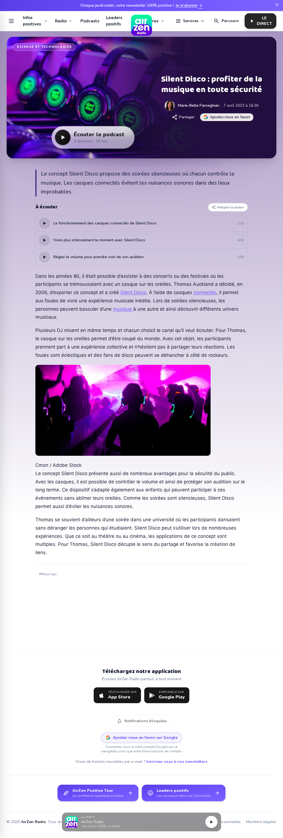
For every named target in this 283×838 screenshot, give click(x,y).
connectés (204, 292)
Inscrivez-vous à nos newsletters (176, 761)
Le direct (260, 20)
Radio (61, 21)
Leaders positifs (114, 21)
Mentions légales (261, 821)
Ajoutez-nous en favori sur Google (145, 737)
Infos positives (32, 21)
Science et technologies (44, 47)
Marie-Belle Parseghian (198, 105)
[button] (141, 822)
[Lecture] (211, 822)
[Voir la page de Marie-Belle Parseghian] (170, 106)
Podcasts (89, 21)
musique (123, 309)
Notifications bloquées (142, 721)
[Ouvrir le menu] (11, 21)
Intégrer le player (230, 207)
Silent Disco (133, 292)
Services (190, 21)
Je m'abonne (189, 5)
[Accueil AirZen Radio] (141, 21)
